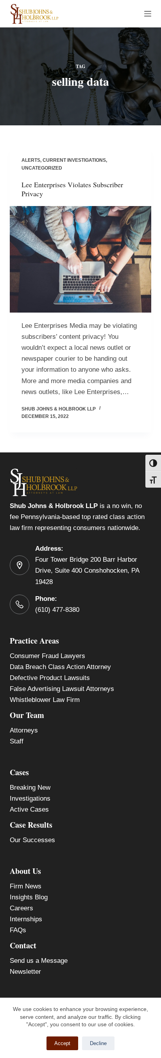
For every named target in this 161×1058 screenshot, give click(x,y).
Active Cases (29, 809)
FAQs (18, 930)
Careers (21, 908)
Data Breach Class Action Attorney (60, 667)
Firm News (25, 886)
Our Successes (32, 840)
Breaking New (30, 787)
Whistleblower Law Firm (45, 700)
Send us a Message (39, 960)
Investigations (30, 798)
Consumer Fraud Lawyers (47, 656)
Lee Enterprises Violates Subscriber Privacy (72, 189)
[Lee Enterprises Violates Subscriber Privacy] (81, 259)
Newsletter (25, 971)
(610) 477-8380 (57, 609)
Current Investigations (74, 160)
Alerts (30, 160)
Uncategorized (41, 168)
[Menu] (147, 13)
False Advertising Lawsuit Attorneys (62, 689)
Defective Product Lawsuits (50, 678)
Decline (98, 1043)
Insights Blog (29, 897)
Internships (26, 919)
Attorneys (24, 730)
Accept (62, 1043)
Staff (16, 741)
